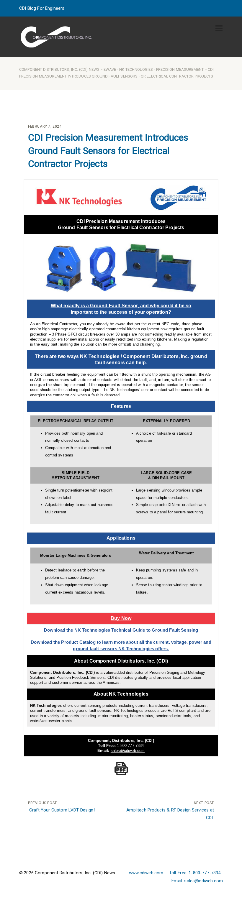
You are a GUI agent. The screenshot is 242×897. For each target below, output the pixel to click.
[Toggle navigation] (219, 28)
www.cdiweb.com (146, 872)
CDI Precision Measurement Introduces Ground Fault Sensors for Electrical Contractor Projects (108, 151)
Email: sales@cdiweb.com (197, 880)
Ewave (110, 69)
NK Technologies (136, 69)
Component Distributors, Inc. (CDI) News (59, 69)
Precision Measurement (180, 69)
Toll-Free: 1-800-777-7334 (195, 872)
